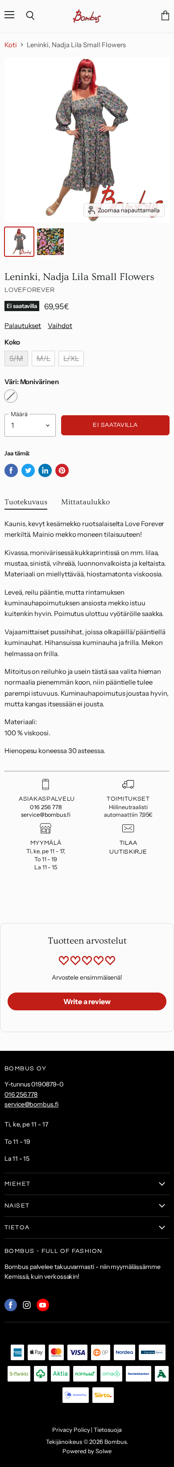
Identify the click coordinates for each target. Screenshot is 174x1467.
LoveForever (29, 290)
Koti (10, 45)
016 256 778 (45, 807)
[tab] (25, 504)
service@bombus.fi (45, 814)
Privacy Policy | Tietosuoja (86, 1429)
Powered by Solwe (87, 1451)
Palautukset (22, 325)
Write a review (87, 1001)
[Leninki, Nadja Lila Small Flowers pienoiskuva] (19, 241)
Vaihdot (60, 325)
